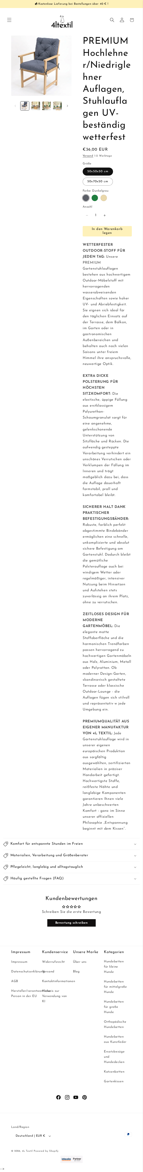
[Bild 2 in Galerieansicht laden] (35, 105)
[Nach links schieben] (15, 106)
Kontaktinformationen (58, 981)
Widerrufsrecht (53, 961)
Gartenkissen (114, 1081)
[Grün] (95, 198)
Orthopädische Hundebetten (115, 1024)
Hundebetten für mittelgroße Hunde (115, 987)
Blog (76, 971)
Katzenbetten (114, 1071)
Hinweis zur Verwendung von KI (54, 996)
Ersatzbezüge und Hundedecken (114, 1057)
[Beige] (104, 198)
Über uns (80, 961)
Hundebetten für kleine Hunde (114, 967)
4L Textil (27, 1151)
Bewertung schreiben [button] (71, 922)
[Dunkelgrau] (86, 198)
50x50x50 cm (97, 171)
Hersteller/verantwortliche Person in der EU (31, 993)
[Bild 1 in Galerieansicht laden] (24, 105)
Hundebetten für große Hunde (114, 1007)
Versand (88, 156)
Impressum (19, 961)
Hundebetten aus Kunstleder (115, 1039)
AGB (14, 981)
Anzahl (87, 206)
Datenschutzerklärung (28, 971)
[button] (9, 20)
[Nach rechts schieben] (67, 106)
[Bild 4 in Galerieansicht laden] (46, 105)
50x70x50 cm (97, 181)
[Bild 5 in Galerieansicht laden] (57, 105)
